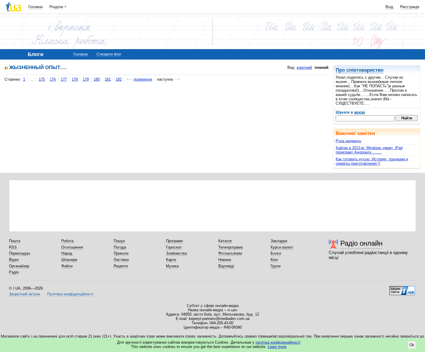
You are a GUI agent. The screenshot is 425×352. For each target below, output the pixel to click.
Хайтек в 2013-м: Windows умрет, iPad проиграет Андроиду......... (369, 150)
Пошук (119, 241)
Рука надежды (348, 141)
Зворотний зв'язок (24, 294)
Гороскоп (174, 247)
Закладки (279, 241)
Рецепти (121, 266)
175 (42, 79)
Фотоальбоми (230, 253)
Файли (67, 266)
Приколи (121, 253)
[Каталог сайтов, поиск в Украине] (402, 288)
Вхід (389, 7)
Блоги (276, 253)
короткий (304, 67)
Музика (172, 266)
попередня (143, 79)
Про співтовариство (359, 70)
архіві (359, 112)
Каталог (225, 241)
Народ (66, 253)
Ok (411, 345)
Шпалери (69, 259)
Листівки (121, 259)
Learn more (277, 346)
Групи (275, 266)
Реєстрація (409, 7)
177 (64, 79)
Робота (67, 241)
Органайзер (19, 266)
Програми (174, 241)
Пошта (14, 241)
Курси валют (282, 247)
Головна (35, 7)
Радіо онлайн (361, 243)
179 (86, 79)
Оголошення (72, 247)
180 (97, 79)
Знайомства (176, 253)
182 (119, 79)
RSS (13, 247)
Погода (120, 247)
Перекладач (19, 253)
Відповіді (226, 266)
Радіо (14, 272)
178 (75, 79)
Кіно (274, 259)
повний (321, 67)
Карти (171, 259)
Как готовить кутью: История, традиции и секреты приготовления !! (372, 161)
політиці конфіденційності (278, 342)
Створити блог (109, 54)
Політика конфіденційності (70, 294)
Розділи (56, 7)
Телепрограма (230, 247)
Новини (224, 259)
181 (108, 79)
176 (53, 79)
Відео (14, 259)
